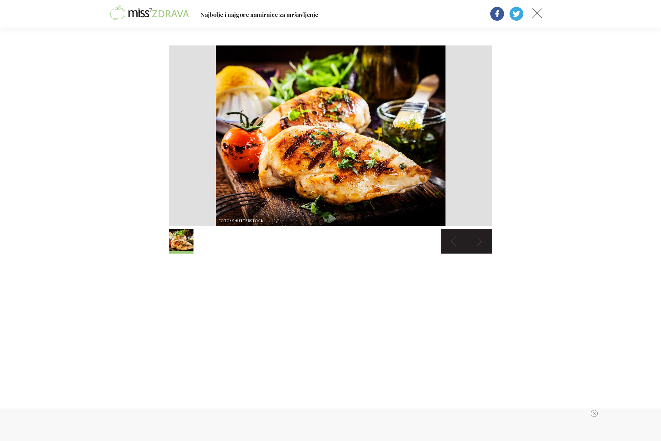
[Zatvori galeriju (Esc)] (537, 14)
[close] (594, 413)
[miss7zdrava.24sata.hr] (149, 14)
